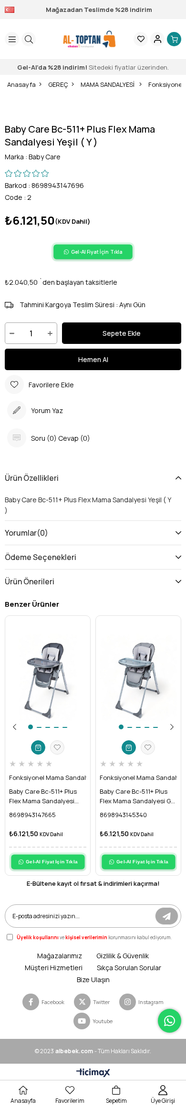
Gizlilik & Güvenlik (122, 955)
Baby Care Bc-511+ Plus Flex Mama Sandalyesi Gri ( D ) (137, 796)
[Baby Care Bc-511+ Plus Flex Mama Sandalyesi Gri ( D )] (138, 678)
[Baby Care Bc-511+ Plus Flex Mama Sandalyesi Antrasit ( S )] (47, 678)
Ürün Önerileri (29, 581)
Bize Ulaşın (93, 979)
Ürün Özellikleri (32, 478)
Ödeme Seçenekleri (40, 557)
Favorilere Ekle (57, 747)
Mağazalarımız (59, 955)
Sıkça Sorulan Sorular (129, 967)
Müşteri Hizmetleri (54, 967)
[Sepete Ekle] (38, 747)
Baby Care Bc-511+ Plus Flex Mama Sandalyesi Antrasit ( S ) (43, 796)
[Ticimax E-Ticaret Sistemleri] (93, 1073)
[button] (30, 727)
